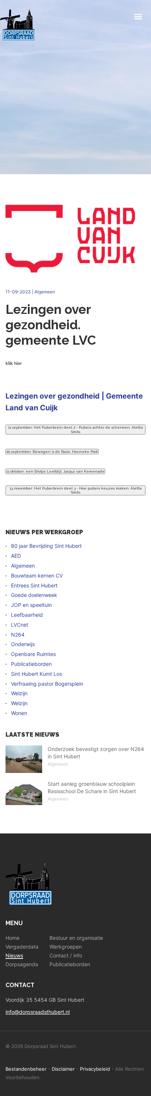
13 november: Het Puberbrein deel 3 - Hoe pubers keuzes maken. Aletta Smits (76, 490)
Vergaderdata (21, 946)
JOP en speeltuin (31, 605)
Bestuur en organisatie (76, 938)
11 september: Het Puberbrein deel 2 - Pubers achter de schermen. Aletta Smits (75, 429)
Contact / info (65, 955)
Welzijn (19, 693)
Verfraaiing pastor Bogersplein (47, 684)
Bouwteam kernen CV (37, 576)
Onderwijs (23, 644)
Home (12, 938)
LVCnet (19, 625)
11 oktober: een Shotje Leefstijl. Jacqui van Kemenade (55, 471)
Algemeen (44, 291)
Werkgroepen (65, 946)
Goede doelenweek (34, 595)
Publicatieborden (31, 664)
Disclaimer (63, 1069)
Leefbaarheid (27, 615)
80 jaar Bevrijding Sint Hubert (46, 546)
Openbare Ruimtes (33, 654)
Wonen (19, 713)
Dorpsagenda (21, 964)
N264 (18, 635)
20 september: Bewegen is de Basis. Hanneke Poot (52, 452)
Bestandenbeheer (26, 1069)
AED (16, 556)
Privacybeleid (95, 1069)
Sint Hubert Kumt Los (36, 674)
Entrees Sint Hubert (34, 586)
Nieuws (14, 955)
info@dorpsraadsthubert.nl (37, 1012)
